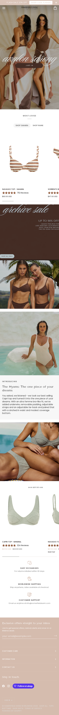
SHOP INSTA (18, 708)
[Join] (54, 636)
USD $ (7, 700)
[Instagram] (8, 686)
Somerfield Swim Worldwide (18, 706)
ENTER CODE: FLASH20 (41, 3)
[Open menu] (6, 8)
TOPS (51, 706)
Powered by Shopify (12, 711)
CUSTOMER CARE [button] (10, 651)
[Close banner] (56, 2)
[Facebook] (3, 686)
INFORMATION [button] (8, 659)
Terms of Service (33, 708)
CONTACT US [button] (8, 667)
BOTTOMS (6, 708)
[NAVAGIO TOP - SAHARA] (24, 159)
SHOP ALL (43, 706)
